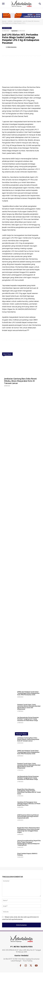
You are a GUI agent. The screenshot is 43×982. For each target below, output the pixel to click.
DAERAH (10, 21)
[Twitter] (15, 52)
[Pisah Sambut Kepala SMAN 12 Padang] (9, 858)
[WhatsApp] (25, 52)
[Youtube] (36, 965)
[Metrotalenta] (4, 47)
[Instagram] (25, 965)
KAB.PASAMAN (18, 21)
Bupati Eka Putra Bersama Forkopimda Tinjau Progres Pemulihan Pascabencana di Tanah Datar (29, 791)
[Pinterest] (20, 52)
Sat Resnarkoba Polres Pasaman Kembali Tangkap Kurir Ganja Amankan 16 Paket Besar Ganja (28, 719)
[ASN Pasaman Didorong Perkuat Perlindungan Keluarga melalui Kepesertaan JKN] (9, 819)
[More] (30, 52)
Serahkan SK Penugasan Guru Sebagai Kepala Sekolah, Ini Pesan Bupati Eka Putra (28, 803)
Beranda (4, 21)
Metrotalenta (12, 47)
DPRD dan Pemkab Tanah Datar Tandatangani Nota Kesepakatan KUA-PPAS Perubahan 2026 (28, 693)
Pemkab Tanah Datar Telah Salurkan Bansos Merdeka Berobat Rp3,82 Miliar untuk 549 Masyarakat (28, 707)
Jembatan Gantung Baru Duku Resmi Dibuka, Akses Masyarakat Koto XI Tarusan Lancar (20, 380)
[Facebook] (11, 52)
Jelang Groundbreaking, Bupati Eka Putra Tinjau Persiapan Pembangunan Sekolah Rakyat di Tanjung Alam (29, 843)
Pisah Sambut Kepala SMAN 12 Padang (27, 854)
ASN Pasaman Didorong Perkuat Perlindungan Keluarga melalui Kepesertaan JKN (28, 816)
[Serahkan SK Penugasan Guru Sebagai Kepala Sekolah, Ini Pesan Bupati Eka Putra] (9, 806)
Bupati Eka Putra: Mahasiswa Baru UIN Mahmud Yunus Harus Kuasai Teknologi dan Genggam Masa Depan (28, 830)
